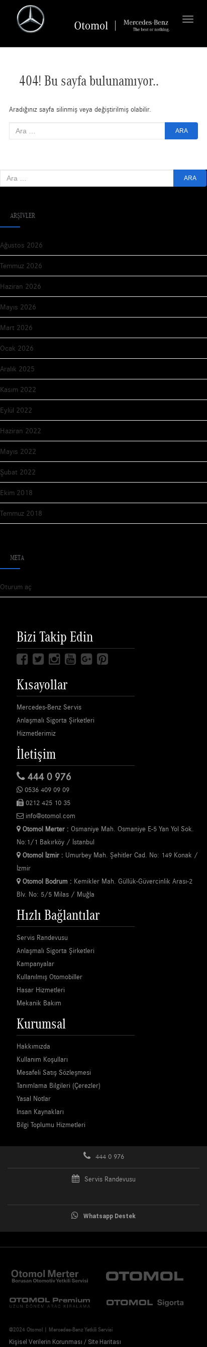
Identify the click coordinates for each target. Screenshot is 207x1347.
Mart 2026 (16, 327)
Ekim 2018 (16, 492)
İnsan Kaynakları (40, 1111)
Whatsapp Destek (109, 1216)
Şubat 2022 (18, 472)
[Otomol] (50, 1275)
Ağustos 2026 (21, 245)
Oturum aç (16, 586)
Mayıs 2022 (18, 451)
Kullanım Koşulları (42, 1059)
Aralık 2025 (17, 368)
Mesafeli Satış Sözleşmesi (54, 1072)
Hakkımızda (33, 1046)
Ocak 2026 (17, 348)
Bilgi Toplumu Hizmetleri (51, 1124)
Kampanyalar (35, 963)
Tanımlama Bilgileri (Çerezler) (58, 1085)
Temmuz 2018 (21, 513)
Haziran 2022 (20, 430)
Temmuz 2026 (21, 265)
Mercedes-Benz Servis (49, 706)
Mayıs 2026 (18, 306)
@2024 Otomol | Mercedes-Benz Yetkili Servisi (61, 1329)
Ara (181, 130)
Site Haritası (104, 1341)
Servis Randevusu (42, 937)
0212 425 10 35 (47, 802)
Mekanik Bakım (39, 1002)
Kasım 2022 (18, 389)
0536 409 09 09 (46, 789)
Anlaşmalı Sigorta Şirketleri (55, 720)
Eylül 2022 (16, 410)
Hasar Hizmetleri (41, 989)
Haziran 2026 (20, 286)
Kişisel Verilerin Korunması (45, 1341)
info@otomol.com (49, 815)
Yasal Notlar (34, 1098)
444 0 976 (48, 776)
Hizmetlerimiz (36, 733)
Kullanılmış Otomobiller (49, 976)
